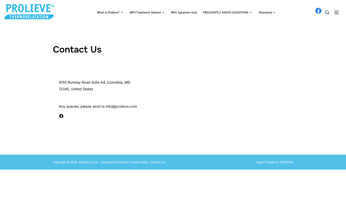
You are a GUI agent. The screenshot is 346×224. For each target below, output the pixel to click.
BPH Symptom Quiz (184, 12)
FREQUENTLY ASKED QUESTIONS (225, 12)
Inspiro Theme (265, 162)
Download (265, 12)
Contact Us (157, 162)
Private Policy (140, 162)
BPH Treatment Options (145, 12)
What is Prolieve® (108, 12)
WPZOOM (286, 162)
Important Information (115, 162)
